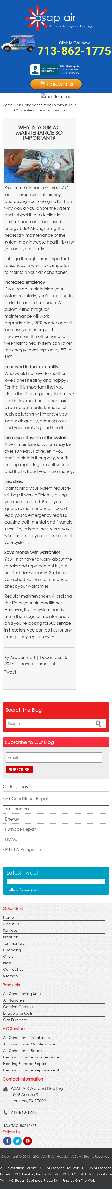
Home (8, 105)
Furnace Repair (20, 829)
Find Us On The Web (79, 1180)
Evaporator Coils (17, 1013)
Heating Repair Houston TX (44, 1174)
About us (11, 923)
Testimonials (13, 943)
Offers (8, 956)
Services (10, 930)
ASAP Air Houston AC (59, 1156)
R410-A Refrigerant (23, 849)
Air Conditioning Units (22, 993)
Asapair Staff (22, 657)
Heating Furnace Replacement (31, 1069)
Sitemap (10, 975)
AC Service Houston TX (66, 1168)
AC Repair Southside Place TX (33, 1180)
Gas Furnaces (15, 1019)
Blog (7, 962)
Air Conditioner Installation (26, 1037)
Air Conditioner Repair (34, 105)
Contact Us (13, 969)
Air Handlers (17, 808)
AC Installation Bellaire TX (21, 1168)
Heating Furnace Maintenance (31, 1056)
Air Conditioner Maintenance (29, 1043)
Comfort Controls (18, 1006)
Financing (12, 949)
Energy (12, 819)
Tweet (10, 672)
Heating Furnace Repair (24, 1063)
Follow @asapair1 (24, 889)
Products (10, 936)
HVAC (11, 839)
